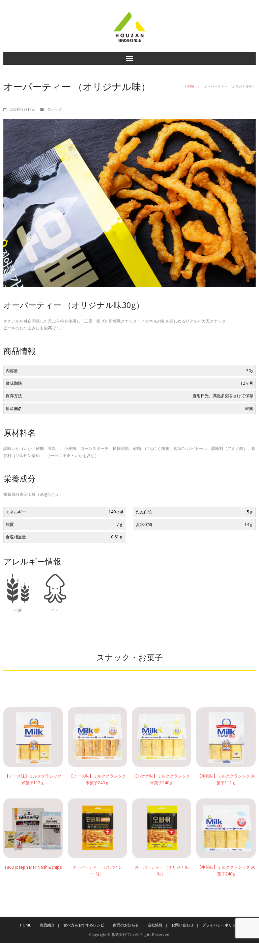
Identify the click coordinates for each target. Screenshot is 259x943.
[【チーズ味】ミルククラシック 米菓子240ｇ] (97, 737)
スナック (55, 109)
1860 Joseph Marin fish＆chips (33, 867)
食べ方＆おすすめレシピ (83, 924)
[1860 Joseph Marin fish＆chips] (33, 828)
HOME (25, 924)
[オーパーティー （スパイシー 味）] (97, 828)
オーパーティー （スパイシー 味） (97, 870)
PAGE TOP (245, 908)
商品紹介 (47, 924)
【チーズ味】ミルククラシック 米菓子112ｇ (33, 779)
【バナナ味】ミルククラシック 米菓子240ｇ (161, 779)
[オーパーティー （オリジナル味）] (162, 828)
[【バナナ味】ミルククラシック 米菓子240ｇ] (162, 737)
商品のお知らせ (126, 924)
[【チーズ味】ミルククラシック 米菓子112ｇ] (33, 737)
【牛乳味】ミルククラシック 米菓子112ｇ (226, 779)
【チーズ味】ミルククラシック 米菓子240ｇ (97, 779)
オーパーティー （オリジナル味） (162, 870)
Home (189, 86)
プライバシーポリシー (220, 924)
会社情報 (155, 924)
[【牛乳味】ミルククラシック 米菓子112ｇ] (226, 737)
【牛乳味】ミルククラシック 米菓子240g (226, 870)
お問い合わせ (182, 924)
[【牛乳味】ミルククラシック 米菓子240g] (226, 828)
